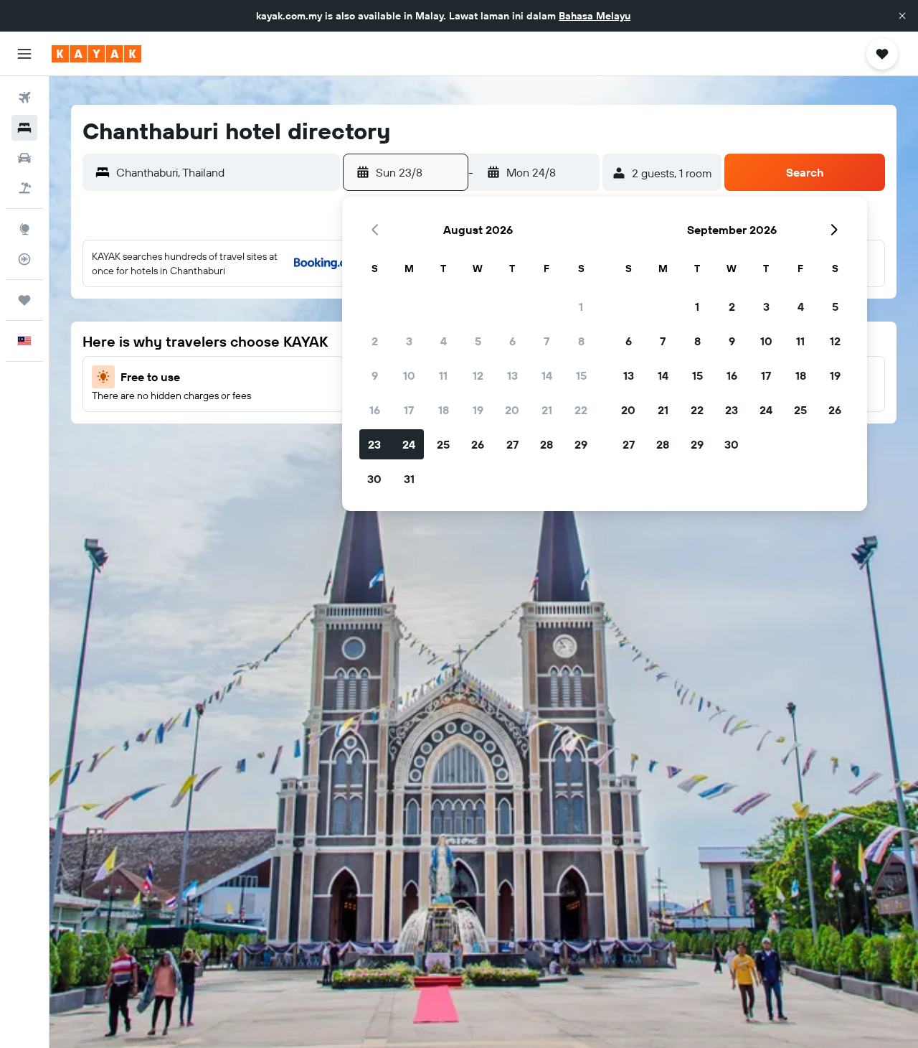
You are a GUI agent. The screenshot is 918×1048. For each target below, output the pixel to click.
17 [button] (409, 410)
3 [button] (409, 341)
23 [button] (374, 444)
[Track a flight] (24, 259)
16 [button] (374, 410)
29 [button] (580, 444)
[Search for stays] (24, 127)
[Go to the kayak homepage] (96, 53)
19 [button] (478, 410)
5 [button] (478, 341)
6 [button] (512, 341)
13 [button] (512, 375)
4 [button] (443, 341)
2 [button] (375, 341)
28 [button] (546, 444)
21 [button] (546, 410)
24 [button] (408, 444)
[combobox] (224, 172)
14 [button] (546, 375)
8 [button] (581, 341)
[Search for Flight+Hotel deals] (24, 188)
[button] (902, 16)
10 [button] (409, 375)
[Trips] (24, 300)
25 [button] (443, 444)
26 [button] (477, 444)
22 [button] (580, 410)
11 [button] (443, 375)
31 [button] (409, 479)
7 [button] (546, 341)
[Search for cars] (24, 158)
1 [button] (581, 306)
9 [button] (375, 375)
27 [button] (512, 444)
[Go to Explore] (24, 229)
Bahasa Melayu (594, 15)
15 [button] (581, 375)
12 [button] (478, 375)
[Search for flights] (24, 97)
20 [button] (512, 410)
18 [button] (443, 410)
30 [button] (374, 479)
